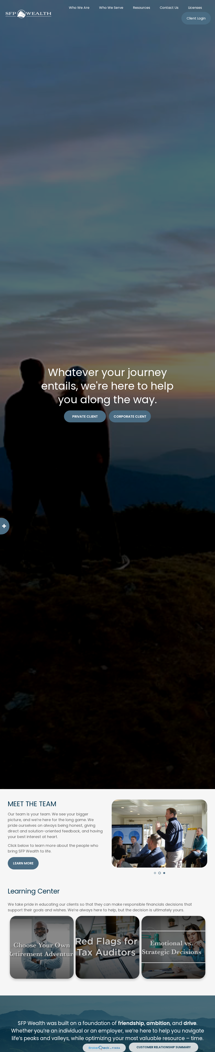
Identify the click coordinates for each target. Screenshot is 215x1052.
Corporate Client (130, 416)
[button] (79, 7)
